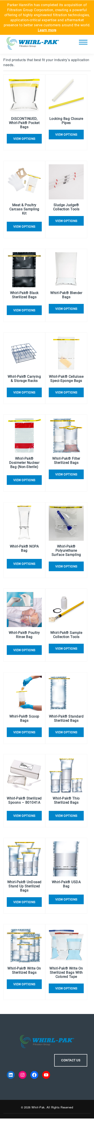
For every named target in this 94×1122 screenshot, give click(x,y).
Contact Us (70, 1060)
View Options (24, 138)
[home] (33, 44)
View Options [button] (24, 226)
